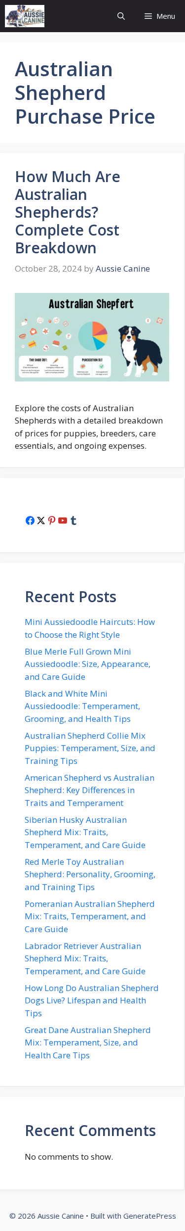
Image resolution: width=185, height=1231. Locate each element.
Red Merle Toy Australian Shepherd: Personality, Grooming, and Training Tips (90, 874)
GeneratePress (149, 1216)
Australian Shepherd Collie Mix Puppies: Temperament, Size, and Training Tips (90, 748)
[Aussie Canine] (24, 16)
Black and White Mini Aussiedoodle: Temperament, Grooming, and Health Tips (82, 706)
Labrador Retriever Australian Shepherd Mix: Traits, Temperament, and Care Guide (85, 958)
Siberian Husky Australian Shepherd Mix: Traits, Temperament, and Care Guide (85, 832)
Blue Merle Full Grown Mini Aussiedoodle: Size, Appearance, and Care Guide (87, 664)
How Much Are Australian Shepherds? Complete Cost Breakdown (67, 212)
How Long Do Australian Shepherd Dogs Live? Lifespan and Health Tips (92, 1000)
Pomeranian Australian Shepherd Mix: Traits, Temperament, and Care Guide (90, 916)
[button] (121, 16)
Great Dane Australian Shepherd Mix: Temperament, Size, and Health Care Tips (88, 1042)
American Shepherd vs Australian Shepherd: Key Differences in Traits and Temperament (89, 790)
